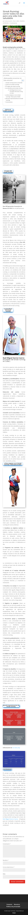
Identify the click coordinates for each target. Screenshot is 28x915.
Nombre (6, 860)
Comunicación (8, 21)
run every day (16, 748)
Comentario (7, 844)
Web (4, 874)
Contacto (9, 904)
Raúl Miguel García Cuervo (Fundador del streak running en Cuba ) (16, 91)
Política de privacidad (13, 906)
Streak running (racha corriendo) (14, 82)
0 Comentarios (13, 23)
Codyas (14, 913)
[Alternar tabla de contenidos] (22, 80)
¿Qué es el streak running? (12, 84)
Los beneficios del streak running (14, 88)
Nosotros (17, 904)
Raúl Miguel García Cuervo (10, 819)
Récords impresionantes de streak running (14, 99)
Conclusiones (9, 102)
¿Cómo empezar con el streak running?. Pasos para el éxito (13, 95)
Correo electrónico (8, 867)
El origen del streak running (13, 86)
